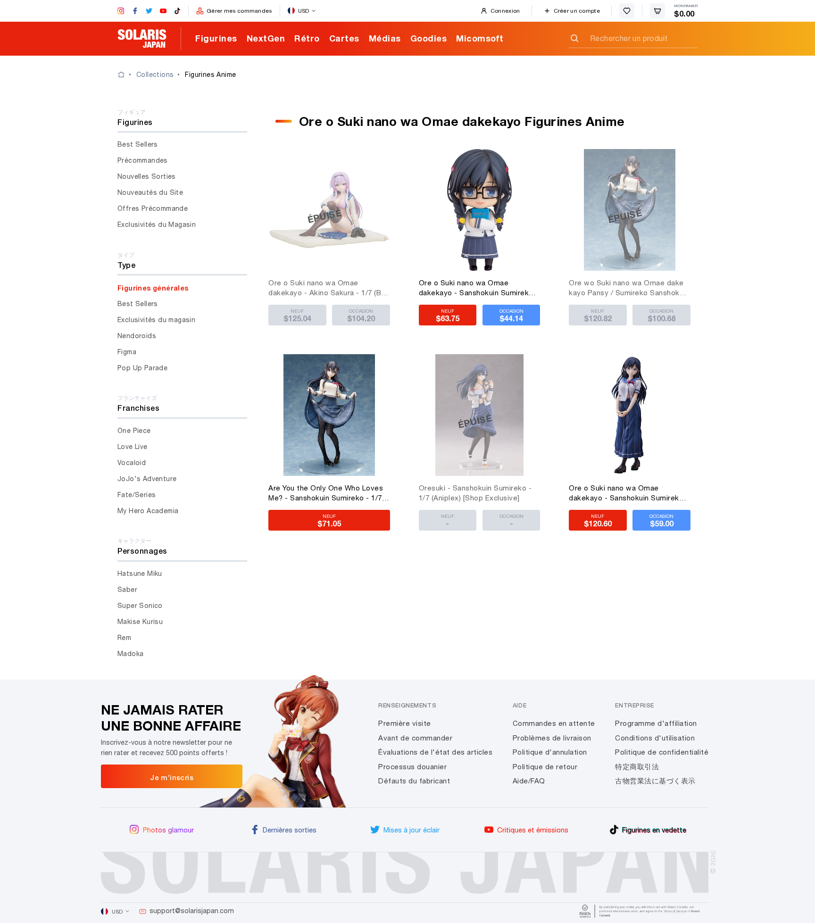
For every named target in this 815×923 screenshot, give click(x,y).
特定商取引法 (637, 767)
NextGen (266, 38)
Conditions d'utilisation (655, 738)
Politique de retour (545, 767)
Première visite (404, 723)
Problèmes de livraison (552, 738)
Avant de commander (415, 738)
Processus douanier (412, 767)
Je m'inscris (171, 777)
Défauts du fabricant (414, 781)
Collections (155, 74)
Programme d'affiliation (656, 723)
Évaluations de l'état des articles (435, 752)
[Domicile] (126, 74)
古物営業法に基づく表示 (655, 781)
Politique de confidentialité (661, 752)
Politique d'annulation (550, 752)
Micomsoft (480, 38)
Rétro (307, 38)
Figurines (216, 38)
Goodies (428, 38)
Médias (385, 38)
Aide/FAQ (529, 781)
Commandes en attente (554, 723)
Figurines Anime (210, 74)
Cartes (344, 38)
